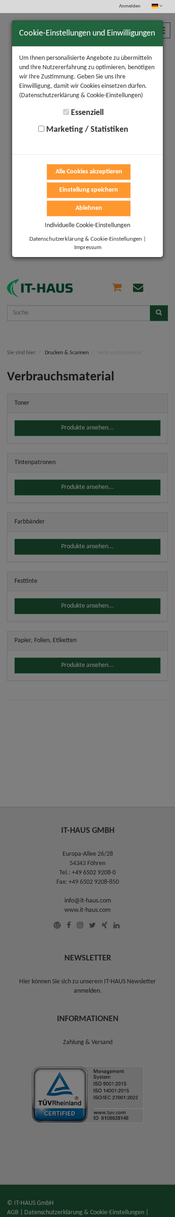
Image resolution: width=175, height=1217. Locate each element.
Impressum (87, 247)
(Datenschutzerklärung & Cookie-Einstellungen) (81, 95)
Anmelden (129, 6)
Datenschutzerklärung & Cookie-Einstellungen (85, 239)
